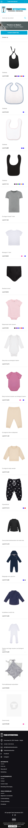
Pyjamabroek (5, 504)
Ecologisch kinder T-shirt (8, 216)
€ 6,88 (5, 148)
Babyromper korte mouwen (9, 324)
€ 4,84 (5, 76)
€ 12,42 (5, 472)
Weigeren (19, 826)
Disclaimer (3, 804)
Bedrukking (3, 772)
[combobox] (12, 18)
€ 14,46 (5, 616)
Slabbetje (4, 72)
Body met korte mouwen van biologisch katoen (14, 396)
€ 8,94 (5, 292)
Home (6, 27)
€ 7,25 (5, 220)
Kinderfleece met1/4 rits (8, 612)
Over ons (3, 766)
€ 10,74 (5, 364)
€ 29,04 (5, 688)
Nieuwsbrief (4, 769)
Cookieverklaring (5, 798)
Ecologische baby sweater (9, 468)
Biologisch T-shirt (6, 252)
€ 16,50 (5, 652)
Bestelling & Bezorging (6, 786)
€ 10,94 (5, 400)
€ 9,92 (5, 328)
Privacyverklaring (5, 801)
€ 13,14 (5, 508)
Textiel (11, 27)
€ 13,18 (5, 544)
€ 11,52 (5, 436)
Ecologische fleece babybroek (10, 432)
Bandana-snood (6, 288)
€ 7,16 (5, 184)
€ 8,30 (5, 256)
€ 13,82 (5, 580)
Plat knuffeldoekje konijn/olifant (10, 684)
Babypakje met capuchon (8, 576)
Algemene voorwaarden (7, 795)
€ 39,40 (5, 724)
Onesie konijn (5, 720)
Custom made (4, 784)
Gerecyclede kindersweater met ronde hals (13, 540)
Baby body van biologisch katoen (10, 360)
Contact (3, 781)
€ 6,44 (5, 112)
